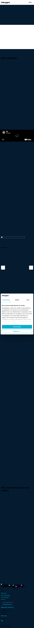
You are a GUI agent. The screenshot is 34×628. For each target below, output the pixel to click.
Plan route (4, 615)
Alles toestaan (17, 326)
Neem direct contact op (7, 607)
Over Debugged (5, 597)
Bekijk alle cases (16, 375)
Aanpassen (16, 331)
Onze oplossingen (5, 595)
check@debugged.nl (7, 604)
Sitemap (3, 599)
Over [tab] (28, 300)
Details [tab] (17, 300)
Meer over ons (13, 167)
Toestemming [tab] (6, 300)
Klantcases (3, 593)
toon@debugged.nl (6, 552)
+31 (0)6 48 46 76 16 (7, 550)
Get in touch (21, 167)
